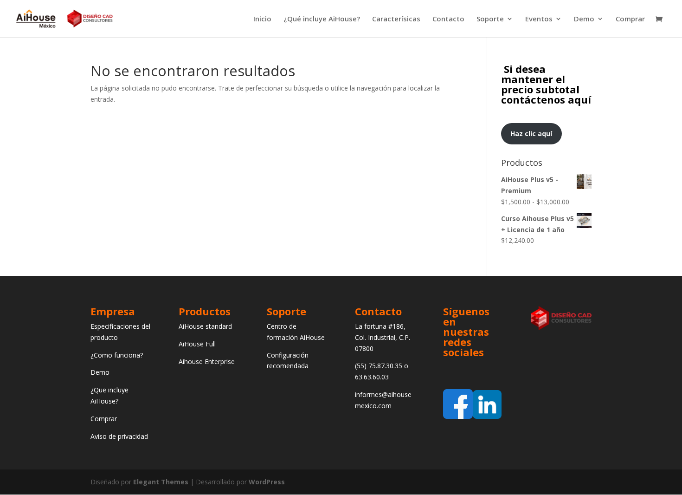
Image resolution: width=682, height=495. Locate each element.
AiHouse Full (197, 343)
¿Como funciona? (116, 355)
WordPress (267, 481)
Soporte (490, 19)
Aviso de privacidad (119, 436)
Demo (584, 19)
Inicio (262, 19)
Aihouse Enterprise (207, 361)
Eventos (539, 19)
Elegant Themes (160, 481)
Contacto (448, 19)
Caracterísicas (396, 19)
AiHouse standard (205, 326)
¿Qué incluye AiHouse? (321, 19)
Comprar (630, 19)
